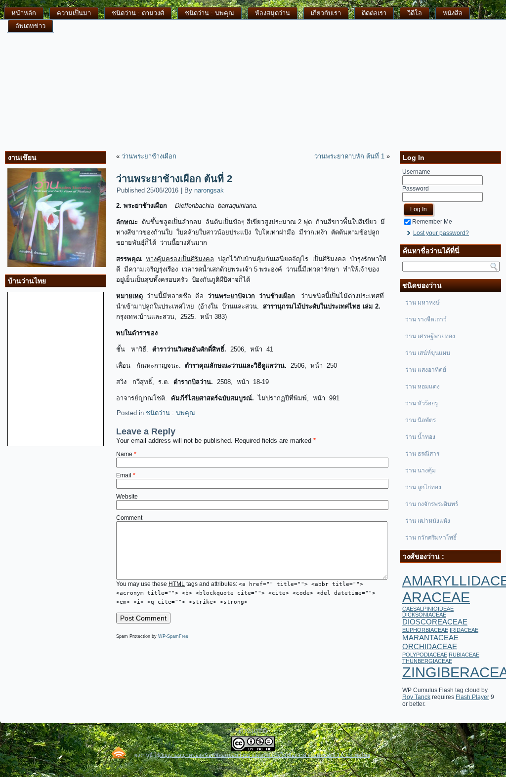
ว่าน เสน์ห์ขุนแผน (427, 353)
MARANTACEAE (430, 637)
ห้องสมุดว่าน (272, 13)
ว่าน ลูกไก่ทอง (423, 487)
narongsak (209, 190)
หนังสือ (453, 13)
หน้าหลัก (23, 13)
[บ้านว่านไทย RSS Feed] (118, 752)
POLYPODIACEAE (424, 655)
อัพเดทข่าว (30, 26)
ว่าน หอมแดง (422, 386)
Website (127, 496)
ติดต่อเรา (374, 13)
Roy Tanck (416, 697)
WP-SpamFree (173, 636)
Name (126, 454)
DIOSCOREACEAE (434, 622)
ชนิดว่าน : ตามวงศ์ (138, 13)
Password (415, 188)
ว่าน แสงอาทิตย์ (425, 369)
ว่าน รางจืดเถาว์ (426, 319)
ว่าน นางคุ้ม (420, 470)
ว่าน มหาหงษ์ (422, 302)
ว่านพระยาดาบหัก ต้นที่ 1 (349, 156)
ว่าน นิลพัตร (420, 420)
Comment (129, 517)
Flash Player (472, 697)
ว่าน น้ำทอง (420, 436)
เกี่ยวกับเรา (326, 13)
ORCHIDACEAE (429, 646)
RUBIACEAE (464, 655)
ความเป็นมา (74, 13)
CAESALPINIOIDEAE (428, 609)
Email (125, 475)
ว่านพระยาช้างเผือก (149, 156)
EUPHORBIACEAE (425, 630)
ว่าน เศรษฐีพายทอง (430, 336)
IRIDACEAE (464, 630)
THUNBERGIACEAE (427, 661)
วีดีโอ (414, 13)
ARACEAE (436, 597)
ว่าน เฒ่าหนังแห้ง (427, 520)
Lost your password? (441, 233)
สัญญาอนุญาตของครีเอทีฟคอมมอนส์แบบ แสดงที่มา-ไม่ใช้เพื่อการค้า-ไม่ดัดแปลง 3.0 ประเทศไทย (265, 755)
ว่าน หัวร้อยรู (421, 403)
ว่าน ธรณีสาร (422, 453)
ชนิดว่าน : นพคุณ (209, 13)
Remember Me (432, 221)
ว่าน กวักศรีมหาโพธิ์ (431, 537)
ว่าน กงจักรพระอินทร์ (431, 504)
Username (416, 171)
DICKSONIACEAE (424, 615)
